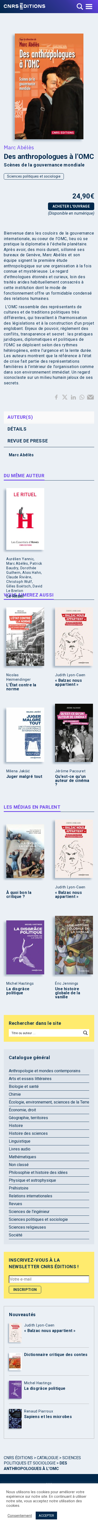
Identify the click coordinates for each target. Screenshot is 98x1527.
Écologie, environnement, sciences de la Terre (49, 1102)
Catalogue (47, 1457)
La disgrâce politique (17, 991)
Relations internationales (30, 1196)
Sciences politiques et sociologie (34, 176)
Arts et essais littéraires (30, 1078)
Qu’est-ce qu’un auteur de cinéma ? (72, 781)
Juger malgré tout (24, 777)
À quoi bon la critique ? (18, 895)
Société (15, 1235)
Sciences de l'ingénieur (29, 1211)
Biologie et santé (24, 1086)
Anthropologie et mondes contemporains (44, 1070)
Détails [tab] (17, 429)
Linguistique (19, 1141)
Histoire (16, 1125)
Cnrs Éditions (18, 1457)
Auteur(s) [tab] (20, 417)
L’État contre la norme (21, 687)
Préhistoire (18, 1188)
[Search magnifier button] (85, 1033)
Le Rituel (15, 596)
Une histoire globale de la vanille (67, 993)
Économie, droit (22, 1110)
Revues (15, 1203)
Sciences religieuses (27, 1227)
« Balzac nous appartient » (68, 682)
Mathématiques (22, 1156)
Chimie (15, 1094)
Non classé (19, 1164)
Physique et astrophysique (32, 1180)
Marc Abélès (19, 147)
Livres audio (19, 1149)
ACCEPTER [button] (46, 1515)
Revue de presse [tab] (28, 440)
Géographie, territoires (28, 1117)
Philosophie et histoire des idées (38, 1172)
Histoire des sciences (28, 1133)
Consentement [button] (20, 1515)
